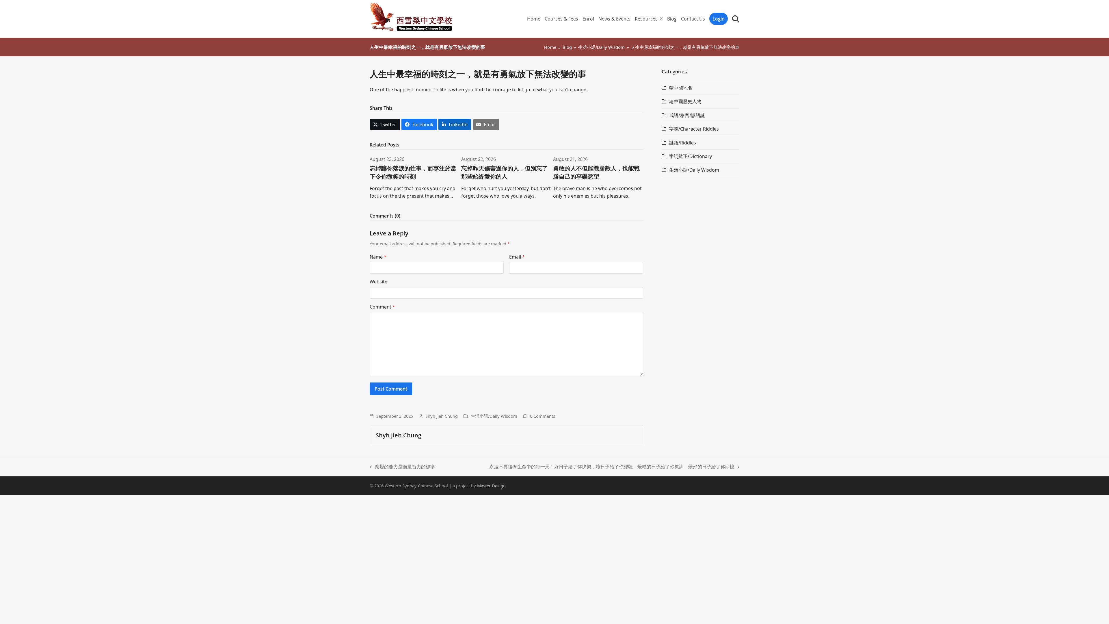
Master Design (491, 486)
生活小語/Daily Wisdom (494, 416)
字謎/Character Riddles (694, 129)
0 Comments (542, 416)
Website (378, 281)
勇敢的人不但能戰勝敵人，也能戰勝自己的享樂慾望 (596, 172)
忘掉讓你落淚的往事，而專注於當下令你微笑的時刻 (413, 172)
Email (517, 257)
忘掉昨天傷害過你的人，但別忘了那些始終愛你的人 (504, 172)
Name (378, 257)
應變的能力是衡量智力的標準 (402, 466)
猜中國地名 (680, 88)
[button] (735, 19)
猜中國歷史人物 (685, 101)
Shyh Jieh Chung (441, 416)
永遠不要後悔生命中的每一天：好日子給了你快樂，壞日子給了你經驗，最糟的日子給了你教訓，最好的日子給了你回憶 (612, 466)
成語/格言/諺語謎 (687, 115)
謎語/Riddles (682, 143)
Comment (382, 307)
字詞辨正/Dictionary (690, 156)
